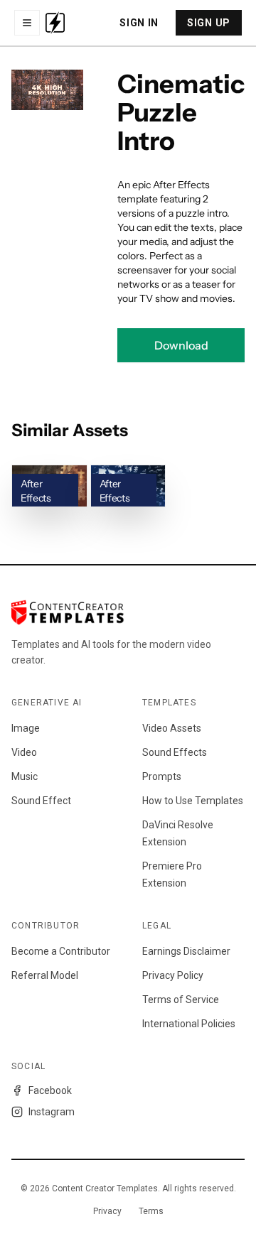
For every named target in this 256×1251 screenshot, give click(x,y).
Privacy (107, 1211)
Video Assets (171, 728)
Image (25, 728)
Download (181, 345)
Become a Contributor (60, 951)
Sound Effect (41, 800)
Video (24, 752)
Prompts (161, 776)
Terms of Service (180, 999)
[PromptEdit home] (55, 22)
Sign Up (208, 22)
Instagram (51, 1111)
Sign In (139, 22)
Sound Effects (174, 752)
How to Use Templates (192, 800)
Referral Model (44, 975)
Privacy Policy (172, 975)
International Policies (188, 1023)
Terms (151, 1211)
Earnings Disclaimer (186, 951)
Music (24, 776)
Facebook (50, 1090)
